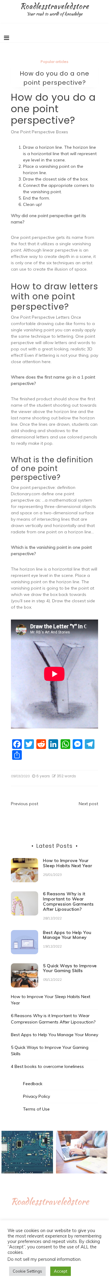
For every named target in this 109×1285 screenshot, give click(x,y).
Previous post (24, 803)
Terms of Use (36, 1109)
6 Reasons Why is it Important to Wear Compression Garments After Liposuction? (68, 901)
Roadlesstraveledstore (54, 6)
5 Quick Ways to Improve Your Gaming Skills (70, 968)
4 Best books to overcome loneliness (47, 1066)
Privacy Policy (36, 1096)
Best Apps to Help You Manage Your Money (67, 935)
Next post (88, 803)
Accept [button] (60, 1271)
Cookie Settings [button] (27, 1271)
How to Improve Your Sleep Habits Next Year (67, 863)
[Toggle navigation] (6, 37)
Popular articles (54, 61)
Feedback (32, 1083)
